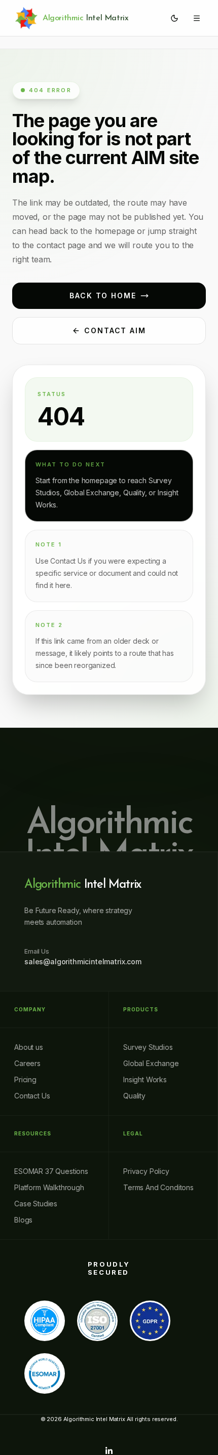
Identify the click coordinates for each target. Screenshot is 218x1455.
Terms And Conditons (158, 1187)
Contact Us (32, 1095)
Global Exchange (151, 1063)
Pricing (25, 1079)
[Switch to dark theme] (174, 18)
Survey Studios (148, 1047)
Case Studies (35, 1203)
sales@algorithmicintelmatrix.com (82, 961)
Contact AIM (115, 330)
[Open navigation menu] (197, 18)
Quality (134, 1095)
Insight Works (145, 1079)
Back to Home (103, 295)
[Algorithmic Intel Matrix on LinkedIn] (109, 1451)
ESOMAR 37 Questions (51, 1171)
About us (28, 1047)
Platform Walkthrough (49, 1187)
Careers (27, 1063)
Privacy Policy (146, 1171)
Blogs (23, 1219)
